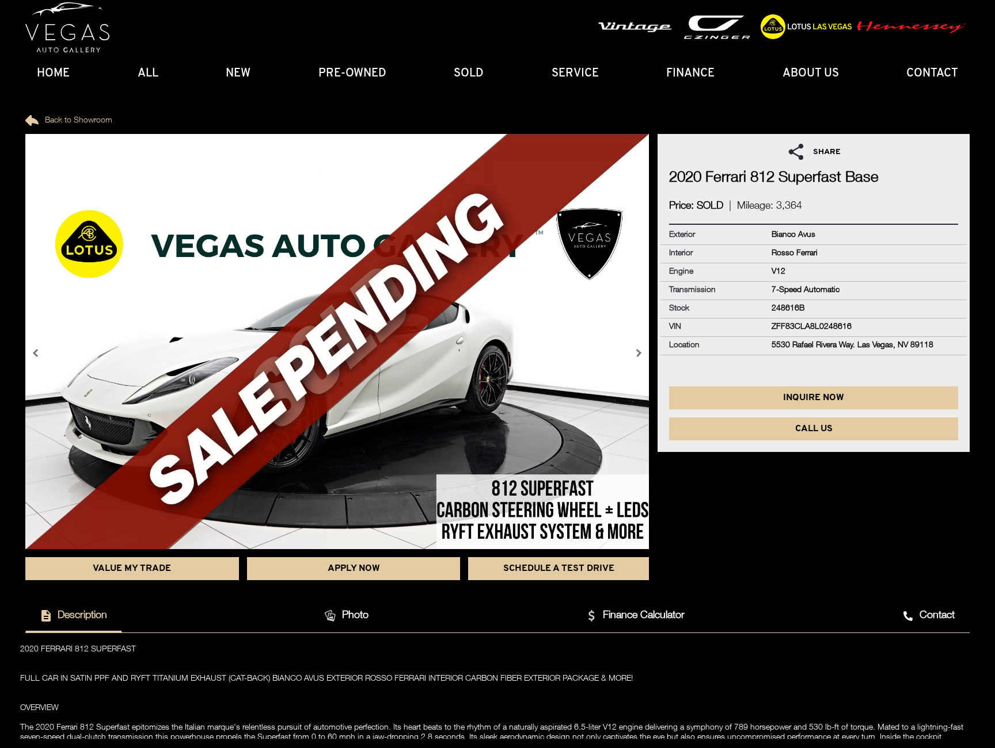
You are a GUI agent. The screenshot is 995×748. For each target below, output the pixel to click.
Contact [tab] (937, 616)
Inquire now (813, 397)
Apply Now (354, 568)
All (148, 73)
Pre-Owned (352, 73)
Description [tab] (82, 616)
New (238, 73)
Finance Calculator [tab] (644, 616)
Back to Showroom (77, 121)
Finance (690, 73)
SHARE (827, 152)
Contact (932, 73)
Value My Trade (132, 568)
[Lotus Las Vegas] (67, 27)
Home (53, 73)
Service (575, 73)
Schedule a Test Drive (558, 568)
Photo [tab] (355, 616)
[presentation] (36, 353)
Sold (469, 73)
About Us (811, 73)
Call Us (814, 429)
